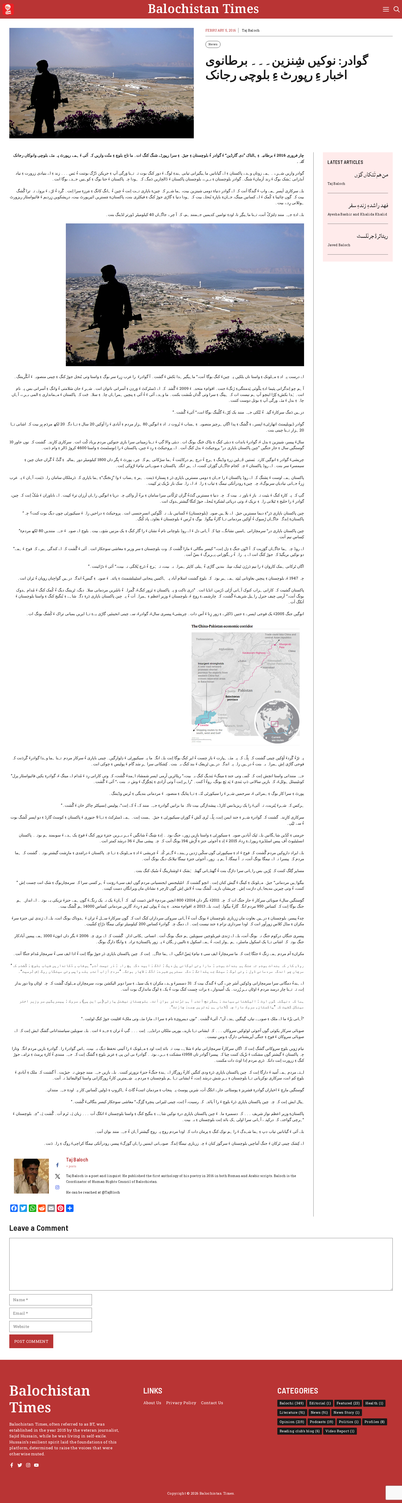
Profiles (375, 1422)
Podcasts (321, 1422)
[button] (396, 9)
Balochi (292, 1403)
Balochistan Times (203, 9)
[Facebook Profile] (11, 1465)
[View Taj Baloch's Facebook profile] (57, 1165)
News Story (346, 1412)
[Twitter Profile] (19, 1465)
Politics (349, 1422)
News (213, 44)
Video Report (339, 1431)
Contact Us (212, 1402)
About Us (152, 1402)
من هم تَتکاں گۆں (371, 175)
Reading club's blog (300, 1431)
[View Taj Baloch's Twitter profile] (57, 1176)
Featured (348, 1403)
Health (374, 1403)
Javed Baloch (339, 245)
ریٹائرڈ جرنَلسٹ (372, 236)
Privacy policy (181, 1402)
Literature (292, 1412)
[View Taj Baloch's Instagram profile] (57, 1187)
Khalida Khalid (373, 214)
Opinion (292, 1422)
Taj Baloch (251, 30)
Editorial (320, 1403)
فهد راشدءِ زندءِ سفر (368, 205)
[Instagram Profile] (28, 1465)
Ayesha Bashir (340, 214)
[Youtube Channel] (36, 1465)
